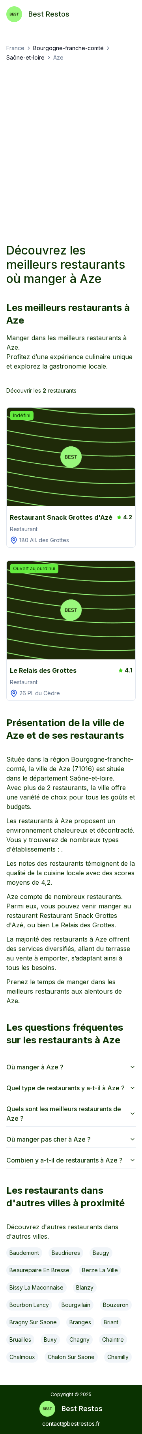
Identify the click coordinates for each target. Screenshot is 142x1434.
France (15, 48)
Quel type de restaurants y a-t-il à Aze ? (65, 1088)
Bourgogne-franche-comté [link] (68, 48)
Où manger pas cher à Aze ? (48, 1139)
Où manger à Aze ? (35, 1067)
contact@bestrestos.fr (71, 1423)
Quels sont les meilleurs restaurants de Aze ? (63, 1113)
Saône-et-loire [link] (25, 57)
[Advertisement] (71, 152)
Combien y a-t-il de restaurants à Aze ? (64, 1160)
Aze (58, 57)
